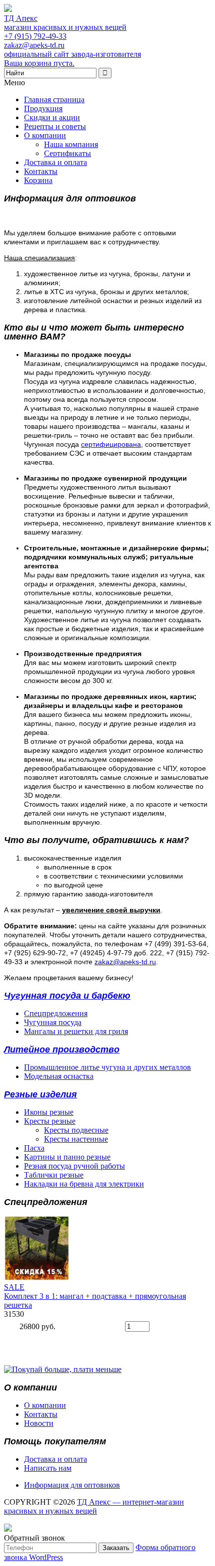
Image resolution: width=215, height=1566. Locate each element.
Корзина (38, 180)
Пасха (34, 1148)
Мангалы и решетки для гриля (76, 1031)
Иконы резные (49, 1112)
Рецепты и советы (55, 126)
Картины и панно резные (67, 1157)
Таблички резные (54, 1175)
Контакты (41, 171)
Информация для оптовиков (72, 1485)
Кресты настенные (76, 1139)
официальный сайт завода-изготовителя (72, 54)
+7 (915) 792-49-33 (35, 36)
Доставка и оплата (55, 162)
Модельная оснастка (59, 1076)
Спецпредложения (56, 1013)
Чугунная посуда (53, 1022)
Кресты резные (50, 1121)
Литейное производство (62, 1049)
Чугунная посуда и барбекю (67, 996)
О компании (45, 135)
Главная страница (54, 99)
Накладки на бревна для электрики (84, 1184)
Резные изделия (40, 1094)
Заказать (116, 1548)
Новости (39, 1423)
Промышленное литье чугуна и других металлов (107, 1067)
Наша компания (71, 144)
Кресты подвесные (76, 1130)
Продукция (43, 108)
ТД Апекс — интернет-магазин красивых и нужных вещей (94, 1506)
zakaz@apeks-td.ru (34, 45)
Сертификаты (67, 153)
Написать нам (48, 1468)
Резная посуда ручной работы (74, 1166)
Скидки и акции (52, 117)
